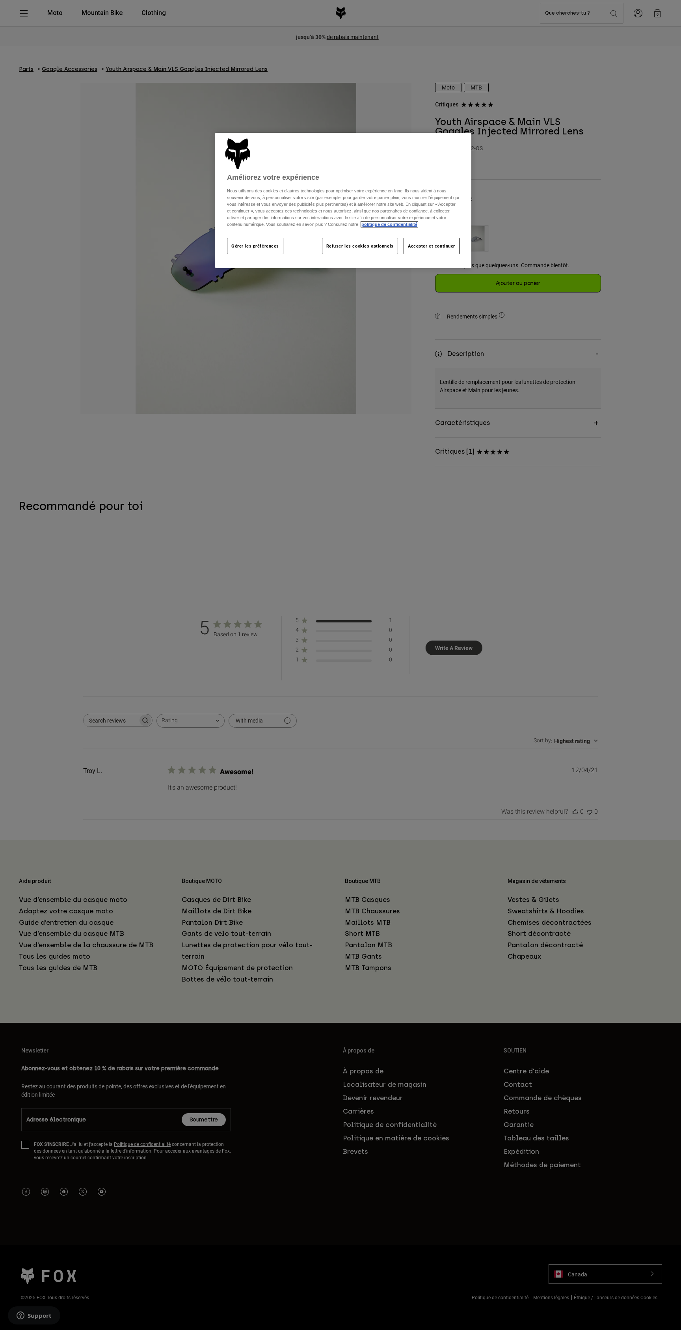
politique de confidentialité (389, 224)
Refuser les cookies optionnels (360, 246)
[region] (343, 200)
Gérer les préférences (255, 246)
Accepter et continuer (431, 246)
